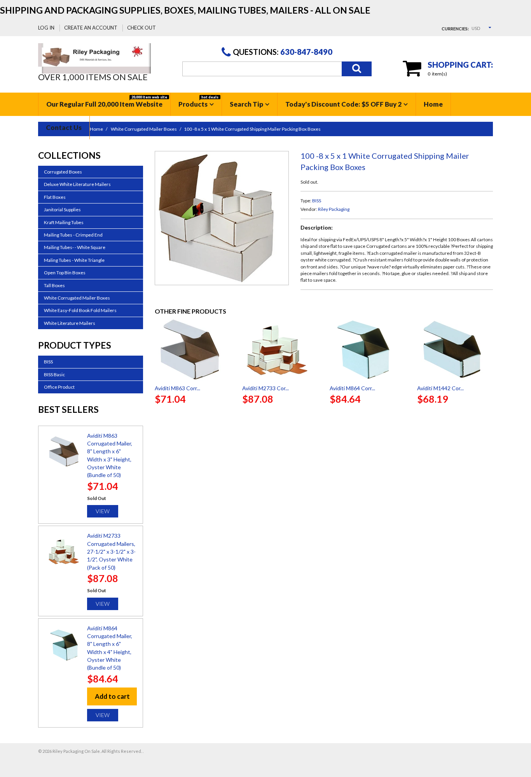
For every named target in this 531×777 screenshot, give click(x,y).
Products (198, 101)
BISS (316, 200)
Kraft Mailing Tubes (64, 222)
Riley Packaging (333, 209)
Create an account (90, 28)
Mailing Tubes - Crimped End (73, 235)
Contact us (64, 127)
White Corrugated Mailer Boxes (77, 298)
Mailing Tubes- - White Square (74, 247)
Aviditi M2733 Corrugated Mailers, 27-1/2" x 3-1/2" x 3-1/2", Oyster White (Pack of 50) (111, 551)
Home (433, 104)
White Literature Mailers (69, 323)
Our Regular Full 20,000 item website (106, 101)
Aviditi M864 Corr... (352, 388)
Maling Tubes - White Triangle (74, 260)
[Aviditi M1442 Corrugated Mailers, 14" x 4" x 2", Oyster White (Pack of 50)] (455, 349)
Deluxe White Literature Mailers (77, 184)
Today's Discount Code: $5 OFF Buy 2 (343, 104)
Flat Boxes (55, 197)
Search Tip (246, 104)
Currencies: (455, 28)
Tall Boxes (54, 285)
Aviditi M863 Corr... (177, 388)
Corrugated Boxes (63, 172)
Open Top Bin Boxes (65, 272)
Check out (141, 28)
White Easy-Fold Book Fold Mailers (80, 310)
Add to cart (112, 696)
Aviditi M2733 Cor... (265, 388)
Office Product (59, 387)
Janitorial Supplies (62, 209)
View (103, 511)
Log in (46, 28)
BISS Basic (54, 374)
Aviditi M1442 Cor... (440, 388)
